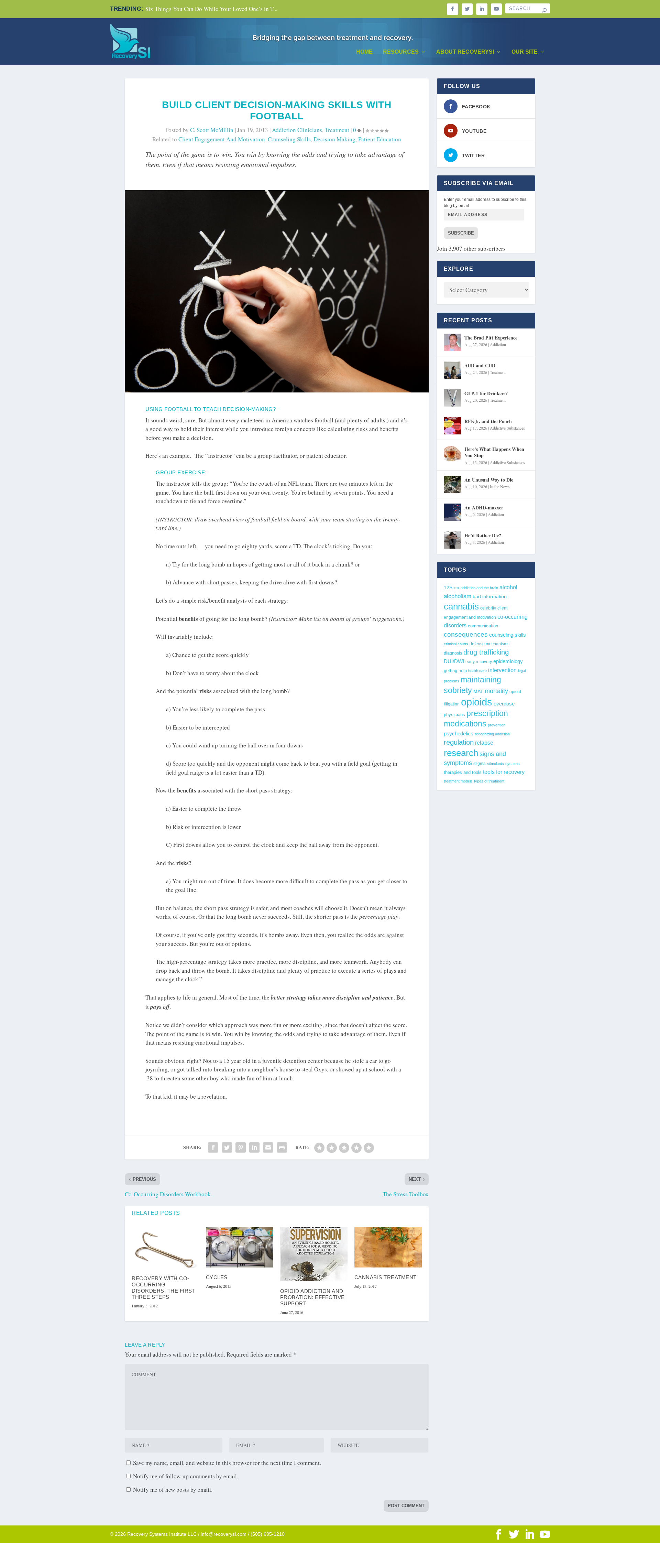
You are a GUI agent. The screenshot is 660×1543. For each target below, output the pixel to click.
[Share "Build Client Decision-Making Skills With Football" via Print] (282, 1147)
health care (477, 671)
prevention (496, 725)
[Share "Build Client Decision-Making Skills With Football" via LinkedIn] (254, 1147)
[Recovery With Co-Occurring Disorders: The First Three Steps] (165, 1247)
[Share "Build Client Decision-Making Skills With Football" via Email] (268, 1147)
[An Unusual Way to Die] (452, 484)
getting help (455, 670)
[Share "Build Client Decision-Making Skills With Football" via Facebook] (213, 1147)
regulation (459, 742)
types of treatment (489, 781)
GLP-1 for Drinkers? (486, 393)
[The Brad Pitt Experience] (452, 342)
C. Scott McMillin (211, 130)
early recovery (478, 662)
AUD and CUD (479, 365)
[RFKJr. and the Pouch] (452, 425)
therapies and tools (463, 772)
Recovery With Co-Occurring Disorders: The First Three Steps (163, 1287)
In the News (500, 486)
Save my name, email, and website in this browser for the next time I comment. (227, 1463)
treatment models (458, 781)
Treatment (337, 130)
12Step (451, 587)
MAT (478, 691)
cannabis (461, 606)
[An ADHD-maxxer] (452, 512)
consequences (466, 634)
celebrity (488, 608)
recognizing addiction (492, 734)
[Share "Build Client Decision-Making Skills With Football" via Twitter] (227, 1147)
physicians (454, 714)
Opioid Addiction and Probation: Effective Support (312, 1297)
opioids (476, 702)
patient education (379, 139)
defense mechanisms (489, 643)
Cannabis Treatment (385, 1277)
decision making (334, 139)
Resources (401, 52)
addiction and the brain (479, 588)
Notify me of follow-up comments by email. (185, 1476)
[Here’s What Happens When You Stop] (452, 453)
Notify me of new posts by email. (172, 1489)
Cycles (217, 1277)
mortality (496, 691)
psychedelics (458, 733)
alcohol (508, 587)
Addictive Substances (507, 428)
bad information (490, 596)
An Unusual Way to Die (488, 479)
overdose (504, 703)
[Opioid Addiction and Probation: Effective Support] (314, 1254)
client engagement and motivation (221, 139)
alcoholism (457, 596)
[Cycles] (239, 1247)
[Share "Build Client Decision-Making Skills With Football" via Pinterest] (241, 1147)
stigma (479, 763)
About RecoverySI (465, 52)
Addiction (498, 344)
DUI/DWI (454, 661)
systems (512, 764)
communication (483, 625)
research (461, 753)
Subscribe (461, 233)
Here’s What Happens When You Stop (494, 452)
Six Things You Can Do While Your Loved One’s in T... (211, 9)
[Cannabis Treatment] (388, 1247)
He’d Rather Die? (482, 535)
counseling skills (289, 139)
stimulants (495, 764)
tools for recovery (504, 772)
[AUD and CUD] (452, 370)
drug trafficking (486, 652)
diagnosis (453, 653)
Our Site (525, 52)
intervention (502, 670)
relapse (484, 743)
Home (364, 52)
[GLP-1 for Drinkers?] (452, 398)
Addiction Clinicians (297, 130)
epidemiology (508, 661)
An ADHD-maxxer (483, 507)
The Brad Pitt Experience (490, 337)
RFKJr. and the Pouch (488, 421)
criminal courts (456, 644)
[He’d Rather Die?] (452, 540)
